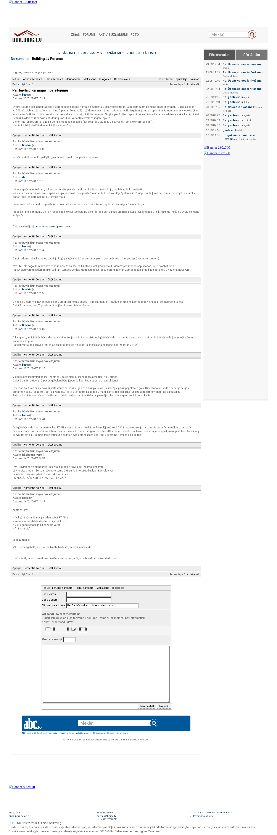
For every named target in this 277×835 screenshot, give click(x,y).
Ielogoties (105, 79)
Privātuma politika (203, 816)
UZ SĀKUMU (65, 53)
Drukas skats (122, 79)
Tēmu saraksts (54, 79)
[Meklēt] (252, 34)
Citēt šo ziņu (55, 135)
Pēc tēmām (251, 55)
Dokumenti (20, 59)
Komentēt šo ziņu (34, 135)
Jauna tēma (73, 79)
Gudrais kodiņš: (52, 639)
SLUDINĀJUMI (110, 53)
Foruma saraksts (32, 79)
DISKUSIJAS (87, 53)
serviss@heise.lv (106, 816)
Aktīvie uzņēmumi (113, 34)
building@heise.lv (19, 816)
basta (25, 94)
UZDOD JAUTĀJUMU (140, 53)
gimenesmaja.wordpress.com (52, 226)
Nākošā (194, 79)
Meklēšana (90, 79)
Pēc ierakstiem (219, 55)
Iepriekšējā (181, 79)
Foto (135, 34)
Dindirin (27, 145)
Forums (89, 34)
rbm (25, 177)
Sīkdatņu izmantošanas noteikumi (212, 812)
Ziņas (75, 34)
